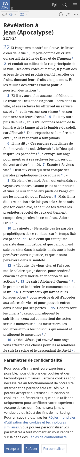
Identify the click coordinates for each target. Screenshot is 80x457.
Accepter (13, 448)
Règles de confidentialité (48, 437)
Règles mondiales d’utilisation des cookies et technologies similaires (40, 422)
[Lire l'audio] (61, 14)
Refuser (31, 448)
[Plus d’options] (76, 14)
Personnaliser (54, 448)
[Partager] (68, 14)
